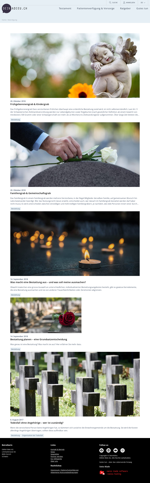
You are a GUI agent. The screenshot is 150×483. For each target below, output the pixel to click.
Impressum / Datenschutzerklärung (65, 470)
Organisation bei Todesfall (32, 435)
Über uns (54, 461)
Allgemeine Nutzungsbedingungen (64, 472)
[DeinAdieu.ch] (14, 8)
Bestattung (15, 120)
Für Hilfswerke (56, 459)
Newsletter (55, 454)
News (53, 452)
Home (4, 20)
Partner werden (57, 456)
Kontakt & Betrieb (57, 449)
